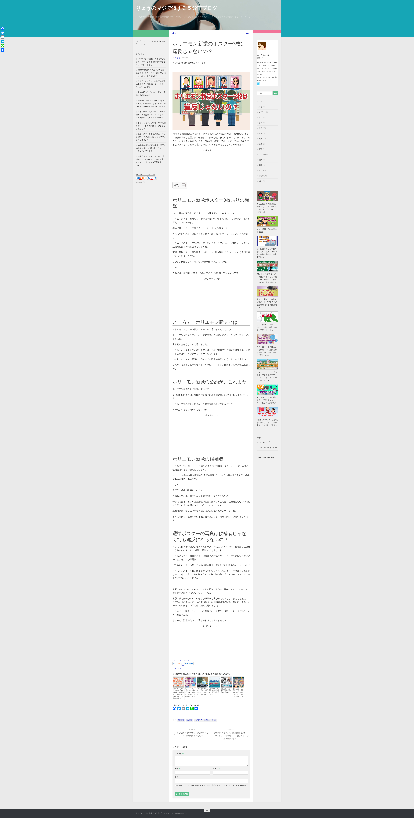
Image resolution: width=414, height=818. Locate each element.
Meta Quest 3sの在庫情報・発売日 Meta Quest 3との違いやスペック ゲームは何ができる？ (151, 148)
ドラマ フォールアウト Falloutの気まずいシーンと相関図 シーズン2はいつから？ (151, 126)
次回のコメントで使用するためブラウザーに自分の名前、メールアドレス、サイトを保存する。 (211, 786)
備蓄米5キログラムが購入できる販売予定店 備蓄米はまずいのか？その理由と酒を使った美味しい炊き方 (178, 693)
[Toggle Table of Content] (182, 185)
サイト (177, 777)
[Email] (2, 37)
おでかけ (262, 176)
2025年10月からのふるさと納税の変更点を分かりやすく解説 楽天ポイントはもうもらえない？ (151, 73)
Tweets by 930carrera (265, 457)
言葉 (260, 160)
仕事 (260, 123)
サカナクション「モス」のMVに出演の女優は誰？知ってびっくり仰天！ (267, 327)
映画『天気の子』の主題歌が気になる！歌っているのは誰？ (214, 691)
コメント (179, 754)
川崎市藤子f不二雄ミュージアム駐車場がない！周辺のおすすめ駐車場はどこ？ (202, 692)
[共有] (2, 50)
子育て (261, 149)
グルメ (261, 117)
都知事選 (189, 720)
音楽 (260, 165)
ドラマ (261, 170)
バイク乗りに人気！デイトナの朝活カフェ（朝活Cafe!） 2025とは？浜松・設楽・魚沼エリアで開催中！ (150, 115)
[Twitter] (2, 33)
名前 (177, 769)
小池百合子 (198, 720)
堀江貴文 (181, 720)
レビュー (262, 154)
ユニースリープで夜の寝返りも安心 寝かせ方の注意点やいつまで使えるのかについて (151, 137)
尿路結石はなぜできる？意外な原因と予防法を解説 (226, 690)
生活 (174, 33)
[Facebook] (2, 28)
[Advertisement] (210, 167)
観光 (260, 133)
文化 (260, 107)
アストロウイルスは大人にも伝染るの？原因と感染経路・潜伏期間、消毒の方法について (190, 692)
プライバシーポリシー (268, 448)
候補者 (214, 720)
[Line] (2, 46)
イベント (262, 112)
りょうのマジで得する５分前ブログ (176, 8)
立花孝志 (207, 720)
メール (216, 769)
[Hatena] (2, 41)
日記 (260, 181)
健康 (260, 128)
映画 (260, 144)
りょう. (177, 58)
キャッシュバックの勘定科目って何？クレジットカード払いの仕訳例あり (267, 400)
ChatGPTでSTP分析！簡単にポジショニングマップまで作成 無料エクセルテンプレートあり (151, 62)
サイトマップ (264, 442)
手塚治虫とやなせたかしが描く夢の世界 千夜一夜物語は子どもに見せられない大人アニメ (238, 692)
